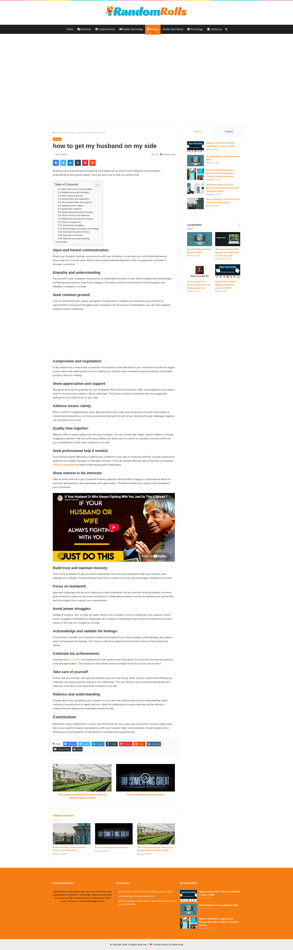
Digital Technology (132, 29)
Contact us (216, 29)
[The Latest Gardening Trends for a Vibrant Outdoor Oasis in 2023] (156, 833)
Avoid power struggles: (74, 225)
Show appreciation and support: (77, 202)
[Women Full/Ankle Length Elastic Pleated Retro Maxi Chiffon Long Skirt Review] (195, 174)
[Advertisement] (91, 56)
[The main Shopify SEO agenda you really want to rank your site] (227, 239)
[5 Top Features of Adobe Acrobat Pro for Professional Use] (199, 271)
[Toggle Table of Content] (95, 185)
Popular (229, 131)
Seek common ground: (72, 196)
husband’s (75, 659)
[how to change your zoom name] (114, 833)
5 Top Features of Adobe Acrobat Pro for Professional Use (198, 284)
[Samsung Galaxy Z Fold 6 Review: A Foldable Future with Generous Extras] (195, 189)
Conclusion (61, 242)
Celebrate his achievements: (76, 232)
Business (85, 29)
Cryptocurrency (106, 29)
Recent (198, 131)
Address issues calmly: (72, 205)
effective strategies (64, 464)
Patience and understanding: (76, 238)
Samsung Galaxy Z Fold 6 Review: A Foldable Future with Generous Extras (222, 187)
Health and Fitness (173, 29)
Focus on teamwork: (71, 222)
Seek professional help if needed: (78, 212)
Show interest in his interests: (76, 215)
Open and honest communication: (77, 189)
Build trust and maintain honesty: (78, 219)
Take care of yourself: (73, 235)
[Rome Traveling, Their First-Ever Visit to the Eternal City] (71, 833)
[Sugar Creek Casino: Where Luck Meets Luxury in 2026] (195, 147)
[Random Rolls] (146, 11)
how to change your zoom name (111, 847)
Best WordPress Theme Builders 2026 (136, 896)
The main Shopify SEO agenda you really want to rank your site (227, 252)
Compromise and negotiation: (76, 199)
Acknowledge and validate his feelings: (81, 229)
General (153, 29)
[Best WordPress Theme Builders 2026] (195, 160)
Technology (196, 29)
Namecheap (177, 944)
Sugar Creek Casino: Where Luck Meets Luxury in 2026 (226, 284)
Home (70, 29)
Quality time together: (71, 209)
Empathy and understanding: (75, 192)
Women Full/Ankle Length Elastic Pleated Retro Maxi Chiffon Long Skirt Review (219, 173)
